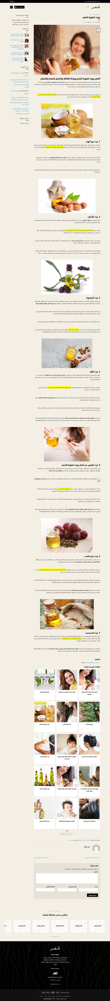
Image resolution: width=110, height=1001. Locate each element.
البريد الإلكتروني (72, 887)
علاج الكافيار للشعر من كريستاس (19, 74)
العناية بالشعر (97, 14)
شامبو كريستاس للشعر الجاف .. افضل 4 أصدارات (16, 34)
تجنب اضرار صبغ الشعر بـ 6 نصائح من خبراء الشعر (17, 53)
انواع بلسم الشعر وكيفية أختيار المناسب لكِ (19, 103)
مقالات (45, 996)
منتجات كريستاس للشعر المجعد (17, 40)
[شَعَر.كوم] (95, 7)
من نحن (41, 996)
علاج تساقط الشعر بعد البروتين (21, 85)
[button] (19, 7)
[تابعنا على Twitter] (10, 1)
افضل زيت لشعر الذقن (42, 857)
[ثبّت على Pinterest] (62, 833)
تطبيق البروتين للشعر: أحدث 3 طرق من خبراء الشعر (17, 59)
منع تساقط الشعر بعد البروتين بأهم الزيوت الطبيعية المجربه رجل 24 (19, 80)
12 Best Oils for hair (92, 662)
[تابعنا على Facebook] (14, 1)
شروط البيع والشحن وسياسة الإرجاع (63, 996)
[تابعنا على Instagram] (12, 1)
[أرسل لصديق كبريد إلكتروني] (65, 833)
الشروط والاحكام (51, 996)
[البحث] (88, 7)
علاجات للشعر (92, 14)
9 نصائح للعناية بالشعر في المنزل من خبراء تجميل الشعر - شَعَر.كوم (20, 98)
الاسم (96, 887)
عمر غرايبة (85, 22)
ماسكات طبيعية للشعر (91, 857)
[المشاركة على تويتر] (68, 833)
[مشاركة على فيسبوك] (71, 833)
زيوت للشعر (71, 840)
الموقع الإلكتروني (50, 887)
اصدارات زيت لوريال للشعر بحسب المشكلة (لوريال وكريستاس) (16, 46)
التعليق (96, 872)
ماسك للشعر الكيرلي (20, 113)
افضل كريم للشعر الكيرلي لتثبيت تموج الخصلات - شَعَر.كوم (20, 109)
